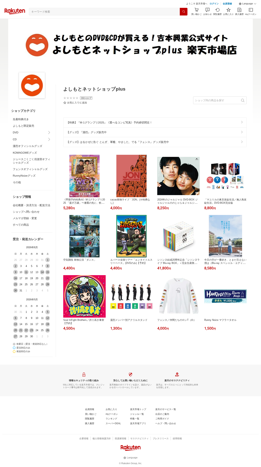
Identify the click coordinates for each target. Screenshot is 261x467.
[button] (247, 4)
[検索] (183, 11)
